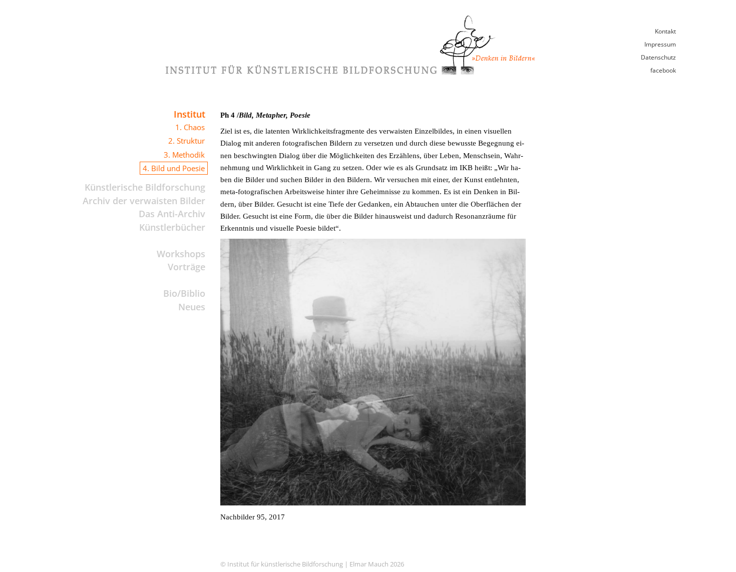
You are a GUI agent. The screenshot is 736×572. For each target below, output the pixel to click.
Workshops (181, 254)
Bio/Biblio (184, 293)
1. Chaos (190, 127)
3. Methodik (184, 155)
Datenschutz (658, 57)
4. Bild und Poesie (174, 168)
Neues (191, 307)
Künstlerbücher (172, 227)
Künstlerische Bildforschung (145, 187)
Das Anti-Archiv (172, 214)
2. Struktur (186, 141)
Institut (189, 114)
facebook (663, 70)
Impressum (660, 44)
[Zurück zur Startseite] (350, 72)
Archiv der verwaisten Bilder (144, 201)
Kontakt (665, 31)
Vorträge (186, 267)
